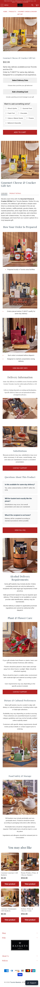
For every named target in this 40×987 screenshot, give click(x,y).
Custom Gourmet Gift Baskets (9, 874)
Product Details (15, 193)
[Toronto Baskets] (20, 5)
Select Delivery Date (20, 80)
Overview (4, 193)
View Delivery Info (20, 368)
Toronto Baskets (15, 982)
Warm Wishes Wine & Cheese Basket (29, 874)
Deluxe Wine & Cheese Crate (27, 910)
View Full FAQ (20, 530)
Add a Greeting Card (20, 92)
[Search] (32, 5)
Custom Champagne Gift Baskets (9, 910)
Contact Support (20, 468)
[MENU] (1, 5)
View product (10, 884)
